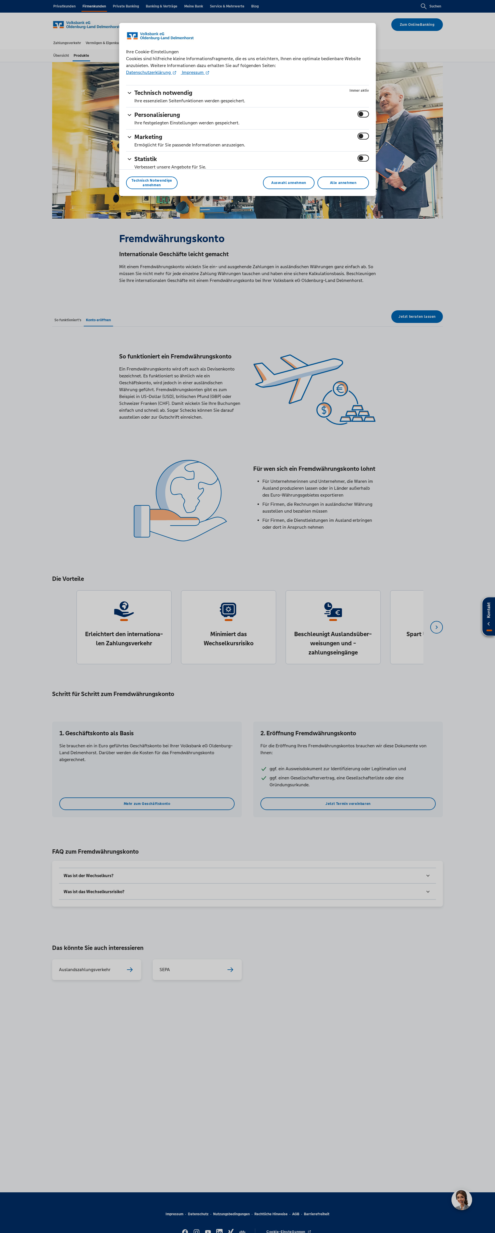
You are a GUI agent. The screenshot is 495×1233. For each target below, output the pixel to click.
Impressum (193, 72)
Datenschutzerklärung (149, 72)
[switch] (363, 114)
